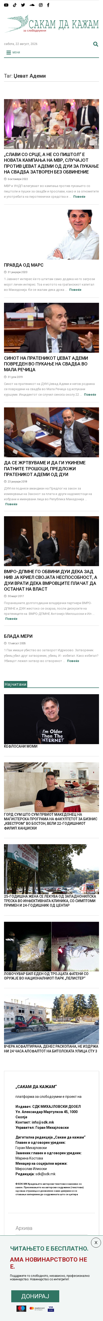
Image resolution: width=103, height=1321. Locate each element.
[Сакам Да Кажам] (51, 36)
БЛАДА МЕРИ (18, 636)
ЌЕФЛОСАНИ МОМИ (21, 746)
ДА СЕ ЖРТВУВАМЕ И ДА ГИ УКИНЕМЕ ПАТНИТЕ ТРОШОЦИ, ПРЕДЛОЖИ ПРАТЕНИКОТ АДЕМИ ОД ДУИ (45, 468)
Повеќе (79, 196)
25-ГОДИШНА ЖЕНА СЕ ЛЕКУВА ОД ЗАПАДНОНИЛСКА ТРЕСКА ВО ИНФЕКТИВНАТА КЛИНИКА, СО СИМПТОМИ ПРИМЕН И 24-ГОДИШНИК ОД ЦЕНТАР (50, 900)
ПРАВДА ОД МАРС (24, 265)
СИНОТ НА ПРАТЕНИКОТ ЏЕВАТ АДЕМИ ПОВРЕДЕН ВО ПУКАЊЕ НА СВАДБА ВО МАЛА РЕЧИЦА (46, 363)
